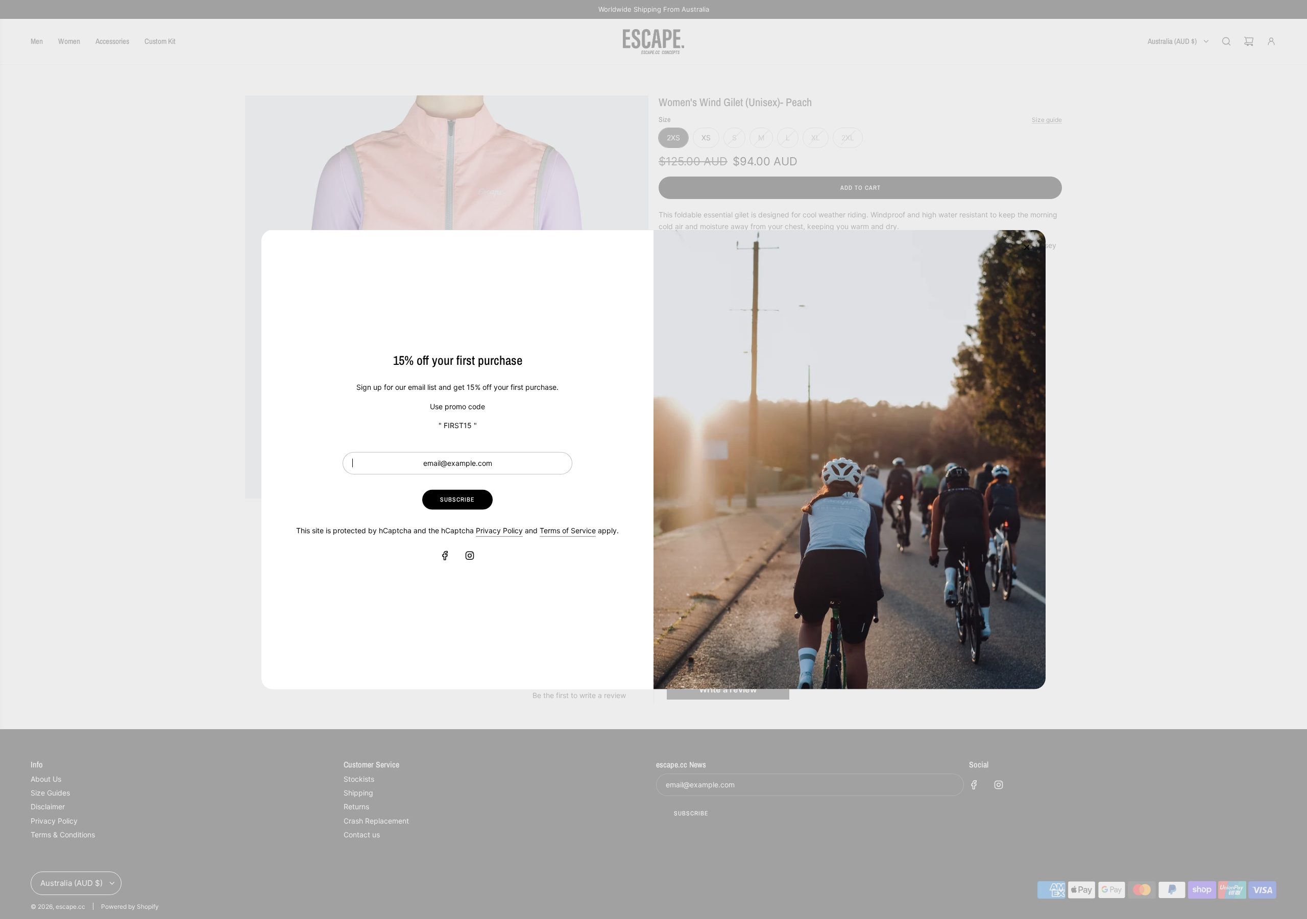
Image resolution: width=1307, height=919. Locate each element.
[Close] (1026, 247)
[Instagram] (469, 555)
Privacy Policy (499, 530)
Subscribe (457, 499)
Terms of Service (568, 530)
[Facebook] (445, 555)
